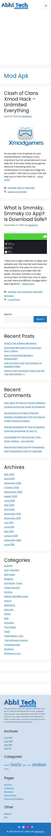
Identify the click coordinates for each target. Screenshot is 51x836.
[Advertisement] (25, 38)
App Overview (24, 291)
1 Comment (14, 299)
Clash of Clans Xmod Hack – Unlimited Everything (21, 102)
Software (9, 295)
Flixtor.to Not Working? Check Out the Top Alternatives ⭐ (24, 372)
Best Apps (9, 574)
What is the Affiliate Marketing (20, 343)
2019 (6, 745)
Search (8, 314)
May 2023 (9, 474)
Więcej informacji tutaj (16, 447)
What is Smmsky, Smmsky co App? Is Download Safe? (25, 213)
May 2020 (9, 505)
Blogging (8, 578)
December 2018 (12, 540)
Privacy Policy (10, 795)
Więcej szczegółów (14, 427)
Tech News (10, 627)
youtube (6, 769)
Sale (6, 618)
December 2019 (12, 513)
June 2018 (9, 544)
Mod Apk (30, 187)
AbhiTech (39, 831)
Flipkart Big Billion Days (16, 596)
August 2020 (10, 496)
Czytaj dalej (10, 437)
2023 (6, 738)
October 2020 (11, 487)
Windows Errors (12, 653)
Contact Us (9, 788)
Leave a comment (17, 191)
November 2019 (12, 518)
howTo (15, 764)
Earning (8, 592)
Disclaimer (8, 791)
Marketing (9, 605)
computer (6, 765)
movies (29, 765)
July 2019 (8, 522)
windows (39, 764)
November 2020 (12, 483)
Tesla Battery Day (13, 636)
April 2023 (9, 478)
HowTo (20, 187)
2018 (6, 748)
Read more (28, 283)
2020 (6, 741)
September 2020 (13, 492)
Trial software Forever (16, 640)
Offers (7, 614)
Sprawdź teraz (11, 413)
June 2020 (9, 500)
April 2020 (9, 509)
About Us (8, 784)
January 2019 (11, 535)
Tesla (7, 631)
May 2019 (9, 531)
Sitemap (8, 813)
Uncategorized (12, 644)
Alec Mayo (9, 402)
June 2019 (9, 527)
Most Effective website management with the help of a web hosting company (24, 417)
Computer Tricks (13, 583)
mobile (24, 765)
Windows (9, 649)
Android (12, 187)
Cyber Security (12, 587)
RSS (5, 817)
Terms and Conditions (14, 799)
